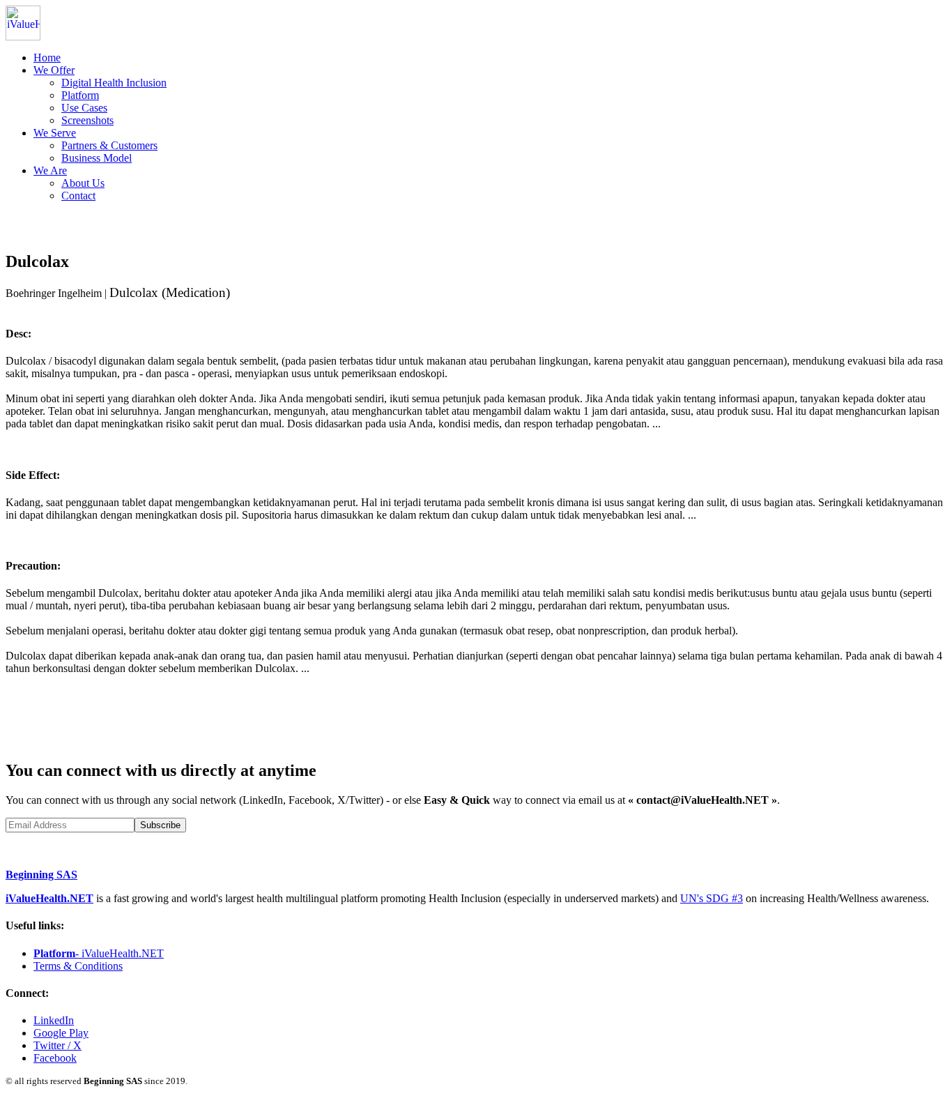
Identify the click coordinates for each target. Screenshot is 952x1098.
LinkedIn (53, 1020)
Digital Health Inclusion (114, 83)
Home (47, 57)
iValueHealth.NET (49, 898)
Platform (80, 95)
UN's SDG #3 (711, 898)
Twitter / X (57, 1045)
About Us (83, 183)
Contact (78, 195)
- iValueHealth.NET (98, 953)
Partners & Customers (109, 145)
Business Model (96, 158)
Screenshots (87, 120)
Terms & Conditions (78, 966)
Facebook (55, 1058)
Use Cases (84, 108)
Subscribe (160, 825)
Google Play (61, 1033)
